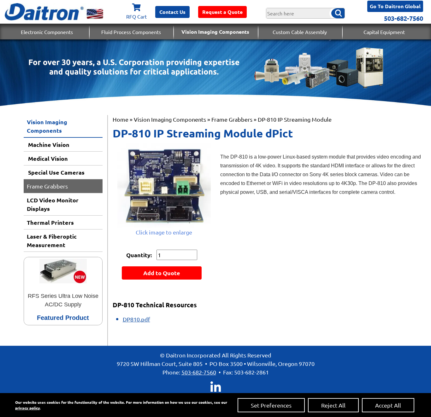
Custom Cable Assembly (300, 32)
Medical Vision (47, 158)
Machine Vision (48, 144)
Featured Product (63, 317)
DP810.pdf (136, 319)
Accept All (388, 405)
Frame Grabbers (47, 186)
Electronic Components (47, 32)
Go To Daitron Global (395, 6)
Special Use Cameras (56, 172)
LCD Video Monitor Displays (53, 204)
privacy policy (27, 407)
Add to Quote (161, 272)
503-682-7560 (403, 18)
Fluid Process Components (131, 32)
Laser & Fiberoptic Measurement (52, 240)
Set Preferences (271, 405)
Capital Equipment (384, 32)
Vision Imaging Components (215, 31)
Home (120, 119)
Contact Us (172, 12)
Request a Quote (222, 12)
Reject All (333, 405)
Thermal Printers (50, 222)
